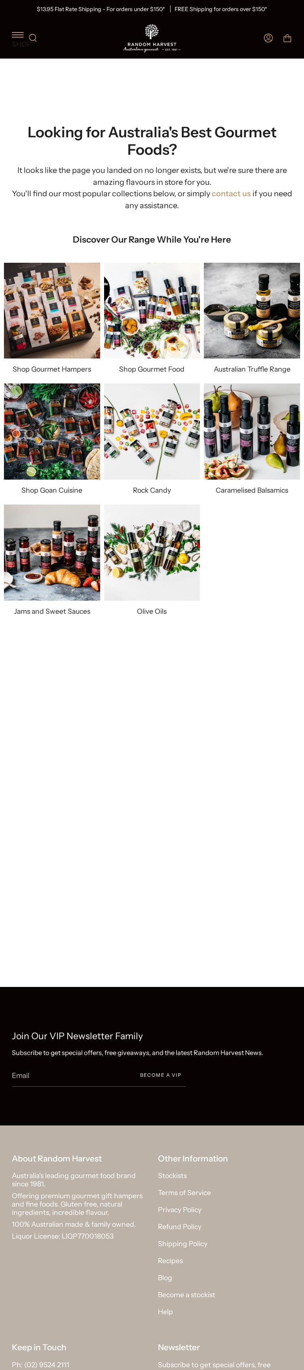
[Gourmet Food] (152, 311)
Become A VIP (160, 1075)
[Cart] (287, 38)
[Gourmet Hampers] (52, 311)
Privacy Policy (179, 1209)
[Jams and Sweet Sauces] (52, 553)
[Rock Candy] (152, 431)
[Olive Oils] (152, 553)
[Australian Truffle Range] (252, 311)
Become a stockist (186, 1294)
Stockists (172, 1175)
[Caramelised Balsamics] (252, 431)
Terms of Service (184, 1192)
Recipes (170, 1260)
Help (165, 1311)
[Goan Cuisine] (52, 431)
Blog (165, 1277)
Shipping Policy (182, 1243)
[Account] (268, 38)
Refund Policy (179, 1226)
